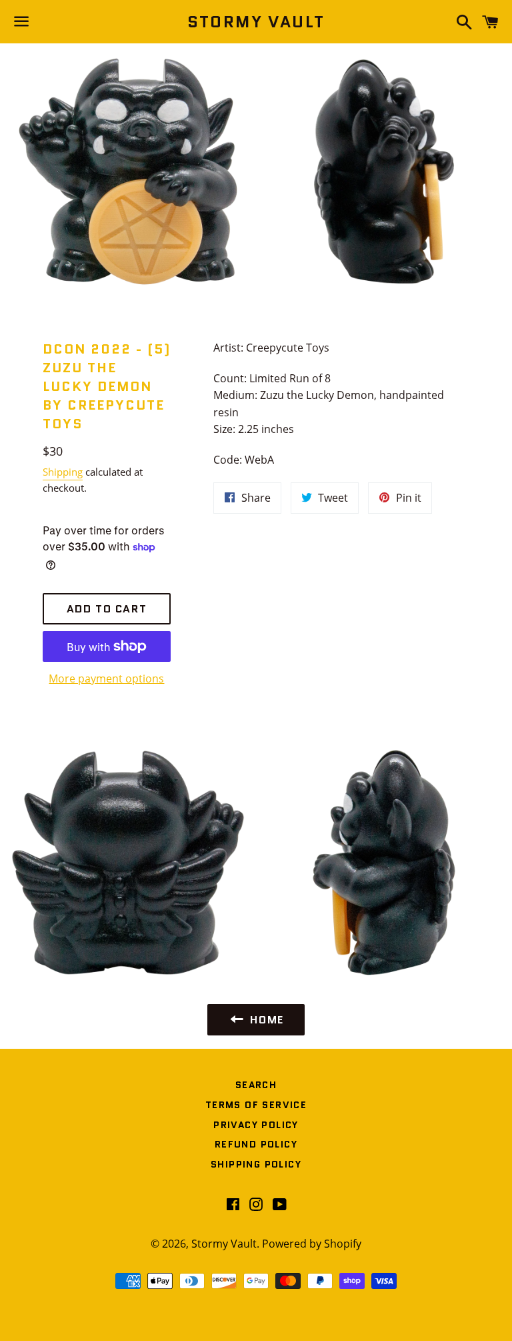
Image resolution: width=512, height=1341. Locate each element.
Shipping (63, 471)
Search (256, 1084)
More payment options (106, 678)
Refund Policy (256, 1144)
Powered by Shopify (311, 1243)
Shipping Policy (256, 1164)
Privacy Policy (256, 1125)
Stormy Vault (256, 22)
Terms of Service (256, 1104)
